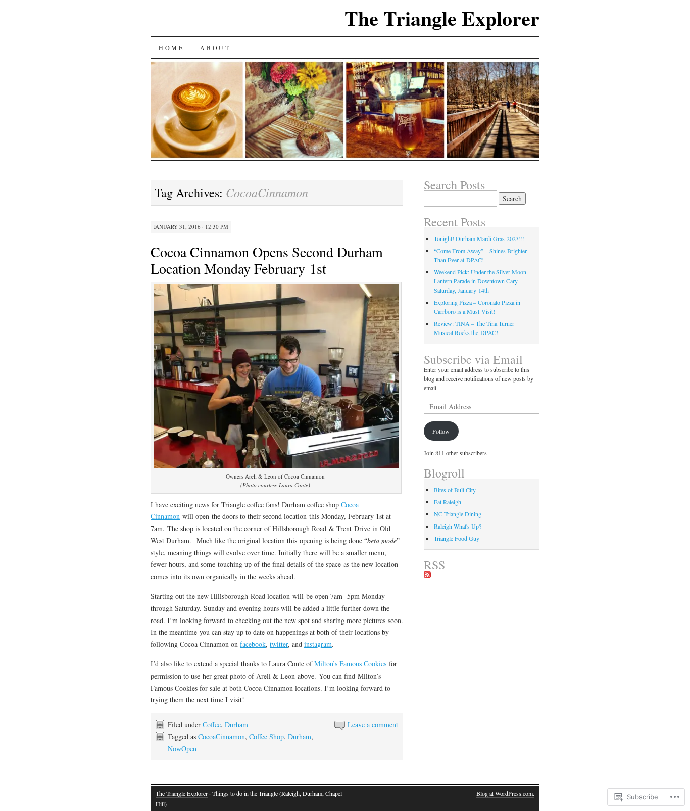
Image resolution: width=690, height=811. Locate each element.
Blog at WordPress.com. (505, 793)
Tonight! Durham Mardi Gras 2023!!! (479, 238)
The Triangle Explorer (441, 18)
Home (171, 47)
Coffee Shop (266, 736)
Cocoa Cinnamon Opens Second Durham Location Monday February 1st (267, 260)
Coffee (212, 724)
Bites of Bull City (455, 490)
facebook (253, 644)
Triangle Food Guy (456, 538)
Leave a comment (373, 724)
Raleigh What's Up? (457, 526)
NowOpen (182, 748)
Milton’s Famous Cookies (350, 664)
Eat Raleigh (447, 502)
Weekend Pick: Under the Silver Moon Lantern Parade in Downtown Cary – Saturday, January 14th (480, 281)
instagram (318, 644)
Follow (441, 431)
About (215, 47)
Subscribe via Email (473, 359)
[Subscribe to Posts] (427, 575)
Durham (236, 724)
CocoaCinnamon (221, 736)
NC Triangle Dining (457, 514)
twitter (279, 644)
